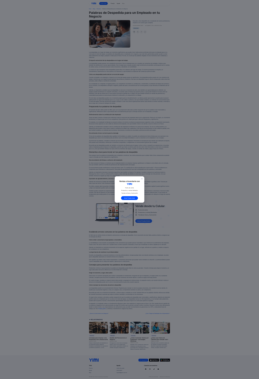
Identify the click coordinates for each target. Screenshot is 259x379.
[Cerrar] (142, 179)
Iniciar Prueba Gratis (129, 198)
